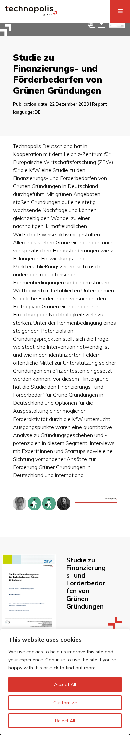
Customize (65, 703)
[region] (65, 682)
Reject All (65, 721)
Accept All (65, 684)
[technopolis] (31, 14)
